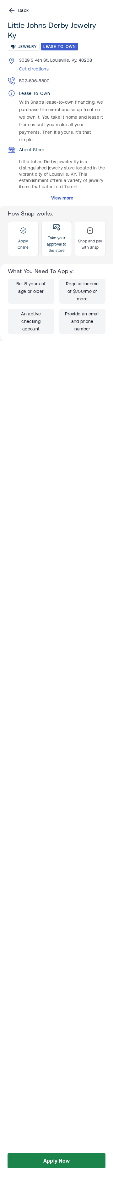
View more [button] (62, 197)
